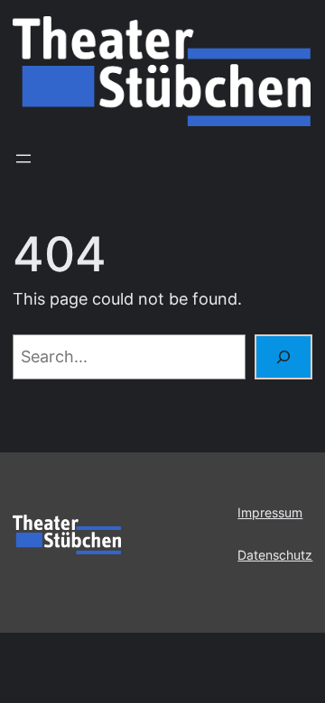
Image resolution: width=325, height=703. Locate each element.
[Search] (283, 356)
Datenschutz (274, 555)
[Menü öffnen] (23, 158)
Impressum (269, 513)
